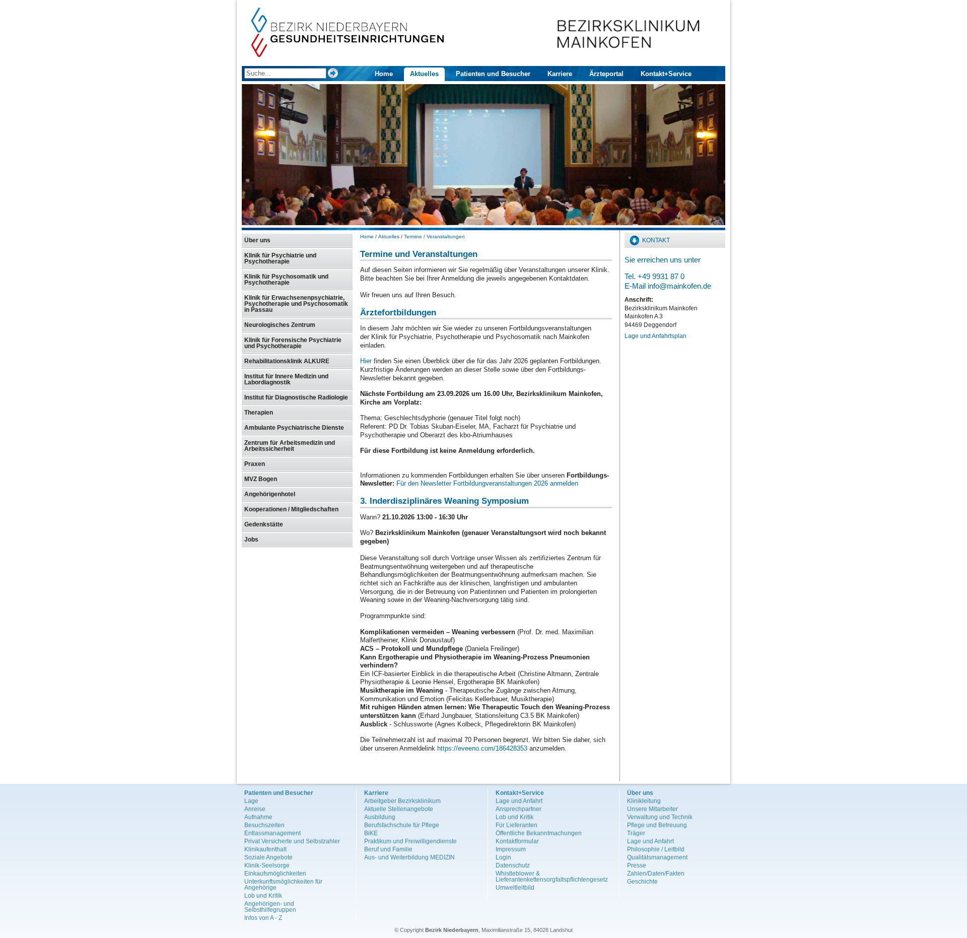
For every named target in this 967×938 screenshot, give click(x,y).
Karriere (559, 74)
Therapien (258, 413)
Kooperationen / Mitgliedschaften (291, 509)
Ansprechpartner (518, 809)
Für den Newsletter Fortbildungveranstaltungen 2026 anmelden (487, 483)
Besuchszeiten (264, 825)
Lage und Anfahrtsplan (655, 336)
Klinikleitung (644, 801)
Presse (636, 865)
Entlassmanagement (272, 833)
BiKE (371, 833)
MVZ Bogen (260, 479)
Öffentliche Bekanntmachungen (539, 833)
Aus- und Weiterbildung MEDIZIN (409, 857)
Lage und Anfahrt (519, 801)
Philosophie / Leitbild (655, 849)
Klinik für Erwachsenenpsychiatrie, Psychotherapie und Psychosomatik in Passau (296, 304)
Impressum (511, 849)
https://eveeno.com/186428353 (482, 748)
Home (384, 74)
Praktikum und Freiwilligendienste (410, 841)
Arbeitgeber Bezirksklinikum (402, 801)
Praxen (254, 464)
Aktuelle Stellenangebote (398, 809)
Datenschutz (513, 865)
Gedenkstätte (263, 524)
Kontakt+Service (666, 74)
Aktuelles (424, 74)
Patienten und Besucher (493, 74)
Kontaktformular (517, 841)
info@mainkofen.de (679, 286)
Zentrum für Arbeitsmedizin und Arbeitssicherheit (289, 446)
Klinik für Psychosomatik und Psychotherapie (286, 280)
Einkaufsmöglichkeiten (275, 873)
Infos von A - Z (263, 918)
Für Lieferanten (516, 825)
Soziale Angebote (268, 857)
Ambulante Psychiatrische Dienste (294, 428)
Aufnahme (258, 817)
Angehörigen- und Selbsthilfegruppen (270, 907)
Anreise (254, 809)
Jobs (251, 540)
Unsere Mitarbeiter (652, 809)
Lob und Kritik (263, 896)
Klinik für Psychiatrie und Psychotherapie (280, 258)
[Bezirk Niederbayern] (348, 54)
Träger (636, 833)
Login (503, 857)
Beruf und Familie (388, 849)
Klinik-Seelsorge (267, 865)
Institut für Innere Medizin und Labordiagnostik (286, 379)
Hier (367, 361)
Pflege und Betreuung (657, 825)
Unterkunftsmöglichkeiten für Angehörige (283, 885)
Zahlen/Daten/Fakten (655, 873)
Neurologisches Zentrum (279, 325)
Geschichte (642, 882)
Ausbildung (379, 817)
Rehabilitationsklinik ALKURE (286, 361)
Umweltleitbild (515, 888)
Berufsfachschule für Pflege (401, 825)
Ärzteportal (606, 74)
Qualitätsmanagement (657, 857)
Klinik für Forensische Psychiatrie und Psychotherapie (292, 343)
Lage (251, 801)
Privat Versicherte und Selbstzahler (292, 841)
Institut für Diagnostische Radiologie (296, 397)
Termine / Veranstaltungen (434, 236)
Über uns (257, 240)
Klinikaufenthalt (265, 849)
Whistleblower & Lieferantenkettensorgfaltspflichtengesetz (552, 876)
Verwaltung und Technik (660, 817)
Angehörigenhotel (269, 494)
